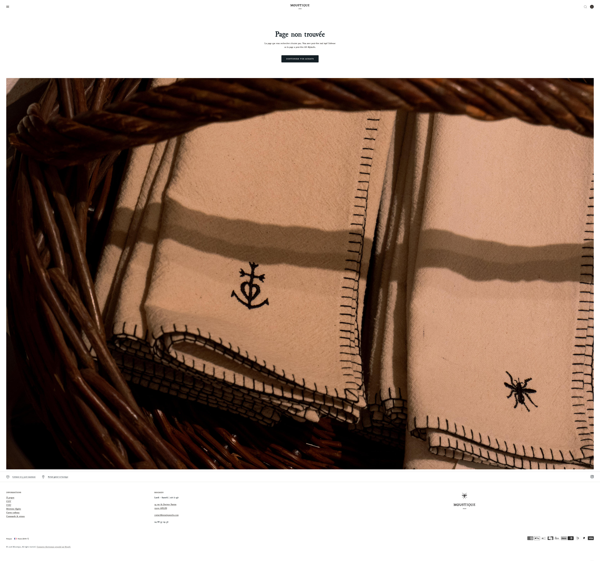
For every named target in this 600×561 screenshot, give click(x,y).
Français (9, 539)
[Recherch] (585, 6)
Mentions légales (13, 508)
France (23, 539)
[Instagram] (590, 476)
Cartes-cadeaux (13, 512)
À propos (10, 497)
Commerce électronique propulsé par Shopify (54, 547)
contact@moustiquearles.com (166, 515)
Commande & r (13, 516)
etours (22, 516)
